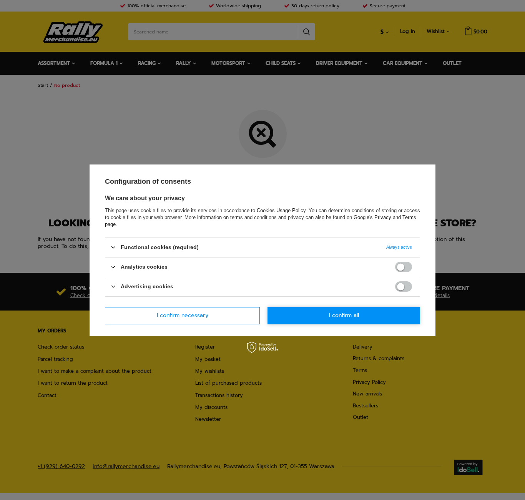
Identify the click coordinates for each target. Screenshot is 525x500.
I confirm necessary (182, 315)
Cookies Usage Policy (281, 210)
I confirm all (344, 315)
